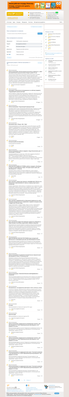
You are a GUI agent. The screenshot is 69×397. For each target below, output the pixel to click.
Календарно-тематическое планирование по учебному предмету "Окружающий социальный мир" (25, 91)
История (11, 305)
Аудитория (9, 51)
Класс (8, 46)
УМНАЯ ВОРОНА (52, 385)
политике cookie (38, 394)
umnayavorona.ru (52, 388)
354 (24, 380)
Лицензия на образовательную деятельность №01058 (15, 392)
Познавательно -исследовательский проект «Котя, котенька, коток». (25, 287)
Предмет (8, 43)
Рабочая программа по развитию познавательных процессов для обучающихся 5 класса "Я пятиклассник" (25, 255)
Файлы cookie (28, 391)
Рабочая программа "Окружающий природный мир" (21, 106)
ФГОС (8, 54)
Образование (9, 41)
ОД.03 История (12, 314)
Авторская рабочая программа (16, 141)
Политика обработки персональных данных (34, 389)
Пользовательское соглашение (31, 388)
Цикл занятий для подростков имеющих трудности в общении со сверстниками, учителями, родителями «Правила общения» (25, 222)
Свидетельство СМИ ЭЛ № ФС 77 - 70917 (14, 389)
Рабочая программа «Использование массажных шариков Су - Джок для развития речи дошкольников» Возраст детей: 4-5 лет (25, 72)
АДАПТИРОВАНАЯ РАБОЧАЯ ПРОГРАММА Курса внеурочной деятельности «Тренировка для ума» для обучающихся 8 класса (24, 239)
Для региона (9, 49)
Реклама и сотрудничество (31, 387)
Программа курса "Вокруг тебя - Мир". (18, 124)
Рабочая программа (13, 70)
